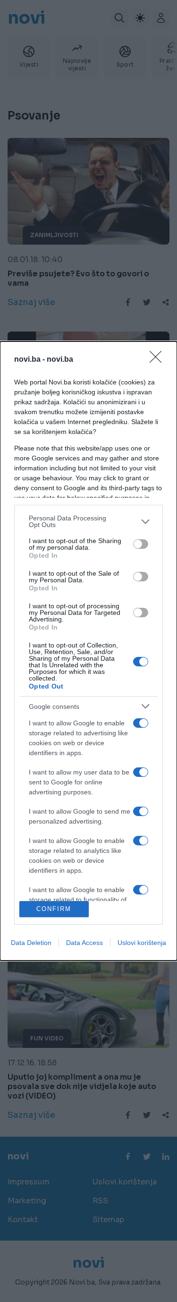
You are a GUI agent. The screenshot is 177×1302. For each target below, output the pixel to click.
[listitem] (88, 521)
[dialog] (88, 650)
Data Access (84, 942)
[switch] (140, 544)
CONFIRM (53, 908)
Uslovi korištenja (142, 942)
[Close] (159, 360)
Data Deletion (31, 942)
